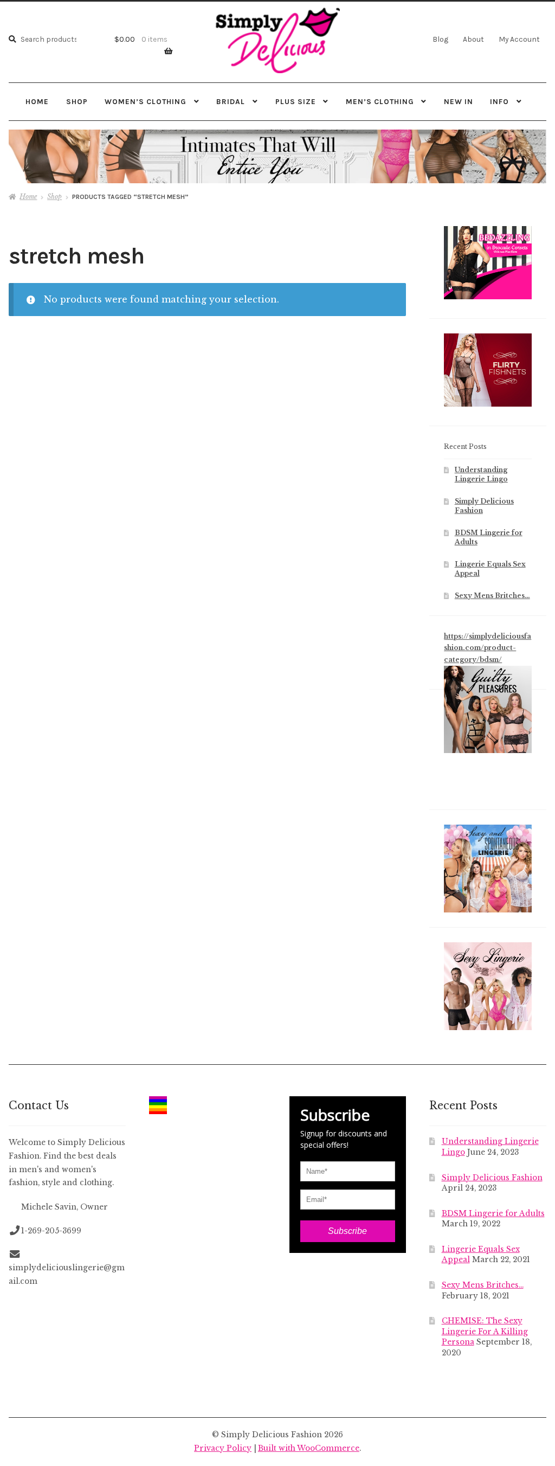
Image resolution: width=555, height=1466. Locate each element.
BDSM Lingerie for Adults (493, 1213)
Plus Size (295, 101)
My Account (519, 39)
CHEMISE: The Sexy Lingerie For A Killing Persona (485, 1331)
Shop (77, 101)
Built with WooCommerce (308, 1448)
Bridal (230, 101)
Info (499, 101)
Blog (440, 39)
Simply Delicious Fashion (492, 1177)
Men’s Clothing (380, 101)
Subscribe (347, 1231)
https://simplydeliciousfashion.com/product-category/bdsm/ (487, 648)
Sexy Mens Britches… (492, 595)
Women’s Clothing (145, 101)
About (473, 39)
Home (37, 101)
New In (458, 101)
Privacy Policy (222, 1448)
